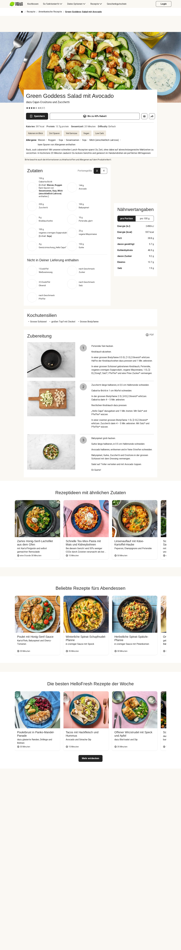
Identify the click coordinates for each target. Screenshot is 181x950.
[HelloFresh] (16, 4)
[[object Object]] (144, 116)
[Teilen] (152, 116)
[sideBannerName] (135, 182)
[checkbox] (27, 108)
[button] (67, 170)
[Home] (22, 12)
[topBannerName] (90, 24)
